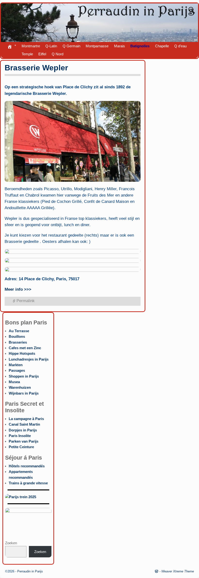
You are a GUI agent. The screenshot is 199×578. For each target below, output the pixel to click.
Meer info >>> (18, 289)
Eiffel (42, 54)
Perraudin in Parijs (30, 571)
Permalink (26, 300)
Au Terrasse (19, 331)
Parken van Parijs (23, 441)
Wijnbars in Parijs (24, 393)
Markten (16, 365)
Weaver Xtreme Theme (177, 571)
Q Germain (71, 46)
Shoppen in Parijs (24, 376)
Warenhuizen (20, 387)
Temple (27, 54)
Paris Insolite (20, 436)
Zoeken (11, 543)
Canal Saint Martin (24, 424)
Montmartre (31, 46)
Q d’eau (180, 46)
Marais (119, 46)
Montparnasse (97, 46)
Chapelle (162, 46)
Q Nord (57, 54)
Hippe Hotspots (22, 353)
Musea (14, 382)
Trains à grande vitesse (28, 483)
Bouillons (17, 336)
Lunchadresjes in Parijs (29, 359)
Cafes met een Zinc (25, 348)
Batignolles (139, 46)
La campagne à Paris (26, 419)
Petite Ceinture (21, 447)
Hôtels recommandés (27, 466)
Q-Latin (51, 46)
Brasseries (18, 342)
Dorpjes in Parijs (23, 430)
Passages (17, 370)
